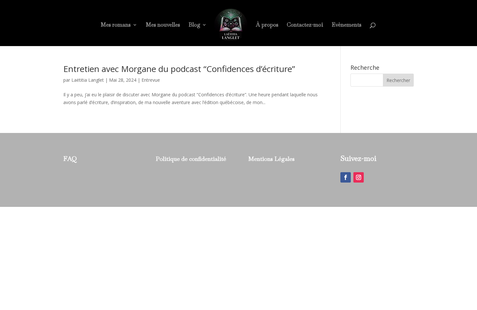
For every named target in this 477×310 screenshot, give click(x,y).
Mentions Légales (271, 158)
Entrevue (150, 80)
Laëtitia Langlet (87, 80)
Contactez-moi (305, 25)
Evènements (346, 25)
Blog (194, 25)
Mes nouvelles (163, 25)
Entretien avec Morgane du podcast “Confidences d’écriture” (179, 69)
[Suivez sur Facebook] (345, 177)
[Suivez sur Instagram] (358, 177)
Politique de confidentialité (191, 158)
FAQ (70, 158)
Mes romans (116, 25)
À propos (267, 25)
